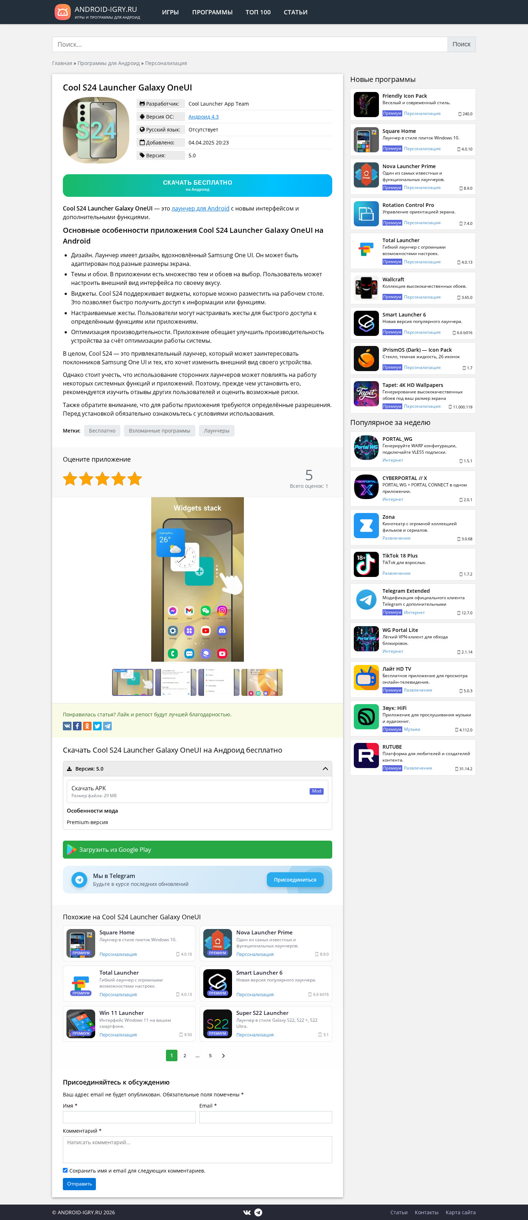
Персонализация (166, 63)
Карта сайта (461, 1212)
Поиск (462, 44)
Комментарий (80, 1130)
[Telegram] (107, 726)
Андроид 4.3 (204, 116)
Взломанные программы (159, 430)
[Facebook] (77, 726)
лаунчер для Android (201, 208)
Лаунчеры (217, 430)
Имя (68, 1105)
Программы (212, 12)
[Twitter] (97, 726)
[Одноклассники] (87, 726)
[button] (336, 503)
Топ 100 (258, 12)
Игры (170, 12)
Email (206, 1105)
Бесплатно (102, 430)
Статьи (295, 12)
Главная (62, 63)
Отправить (79, 1184)
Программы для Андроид (109, 63)
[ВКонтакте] (67, 726)
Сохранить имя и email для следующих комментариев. (137, 1170)
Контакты (427, 1212)
